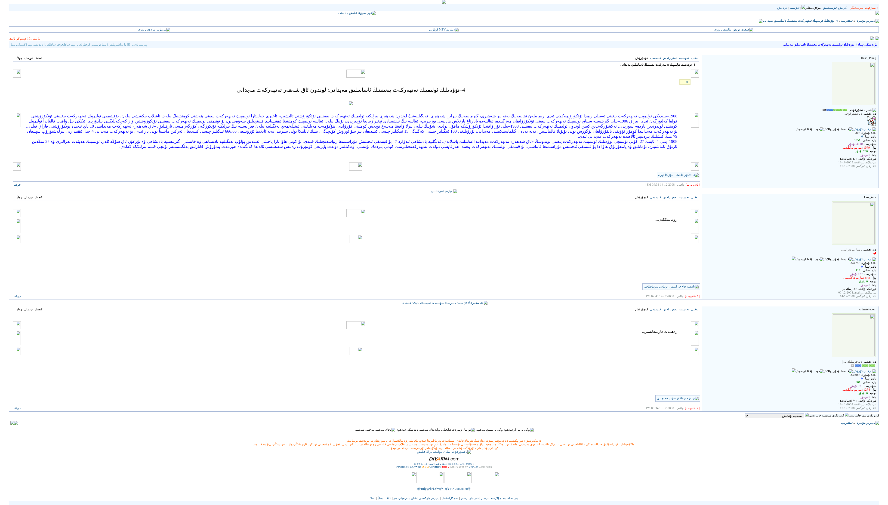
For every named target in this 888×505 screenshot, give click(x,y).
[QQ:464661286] (794, 371)
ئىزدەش (782, 7)
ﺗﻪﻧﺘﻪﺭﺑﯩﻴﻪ (847, 20)
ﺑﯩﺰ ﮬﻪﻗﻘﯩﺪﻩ (510, 498)
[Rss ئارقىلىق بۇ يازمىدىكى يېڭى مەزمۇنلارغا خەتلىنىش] (760, 20)
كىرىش (842, 7)
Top (372, 498)
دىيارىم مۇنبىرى (865, 20)
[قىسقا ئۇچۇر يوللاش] (838, 129)
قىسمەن (655, 58)
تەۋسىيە (794, 7)
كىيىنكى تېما (18, 44)
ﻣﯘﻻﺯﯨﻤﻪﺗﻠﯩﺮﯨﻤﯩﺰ (491, 498)
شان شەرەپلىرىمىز (405, 498)
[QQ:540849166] (794, 259)
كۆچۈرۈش (641, 58)
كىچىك (38, 58)
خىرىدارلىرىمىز (470, 498)
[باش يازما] (693, 184)
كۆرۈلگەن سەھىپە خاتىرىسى (826, 415)
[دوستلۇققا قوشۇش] (809, 129)
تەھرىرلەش (670, 58)
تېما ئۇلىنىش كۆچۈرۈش (91, 44)
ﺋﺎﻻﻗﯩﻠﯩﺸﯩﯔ (384, 498)
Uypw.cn (473, 466)
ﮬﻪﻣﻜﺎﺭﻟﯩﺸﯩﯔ (450, 498)
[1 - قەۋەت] (692, 296)
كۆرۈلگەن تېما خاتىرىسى (863, 415)
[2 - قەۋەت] (692, 408)
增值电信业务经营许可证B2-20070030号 (444, 489)
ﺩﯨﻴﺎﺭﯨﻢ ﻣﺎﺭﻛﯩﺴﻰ (429, 498)
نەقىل (694, 58)
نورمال (28, 58)
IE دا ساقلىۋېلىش (119, 44)
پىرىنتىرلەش (139, 44)
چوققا (17, 184)
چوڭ (19, 58)
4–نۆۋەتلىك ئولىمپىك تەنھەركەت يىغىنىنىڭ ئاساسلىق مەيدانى (800, 20)
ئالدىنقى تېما (35, 44)
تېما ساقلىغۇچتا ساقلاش (60, 44)
